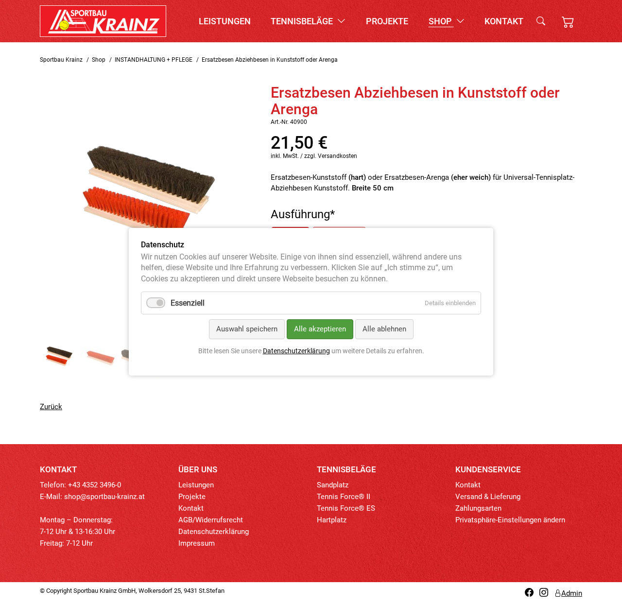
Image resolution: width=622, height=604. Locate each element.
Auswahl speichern (246, 329)
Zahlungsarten (478, 508)
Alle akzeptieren (320, 329)
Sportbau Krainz (61, 59)
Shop (441, 21)
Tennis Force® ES (346, 508)
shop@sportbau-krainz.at (104, 496)
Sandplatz (332, 485)
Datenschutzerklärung (213, 531)
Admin (571, 593)
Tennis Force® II (343, 496)
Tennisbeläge (303, 21)
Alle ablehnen (384, 329)
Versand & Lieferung (487, 496)
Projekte (387, 21)
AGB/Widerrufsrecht (210, 520)
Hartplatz (331, 520)
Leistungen (225, 21)
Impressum (196, 543)
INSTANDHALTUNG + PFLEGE (153, 59)
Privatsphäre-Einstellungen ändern (510, 520)
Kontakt (503, 21)
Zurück (51, 406)
